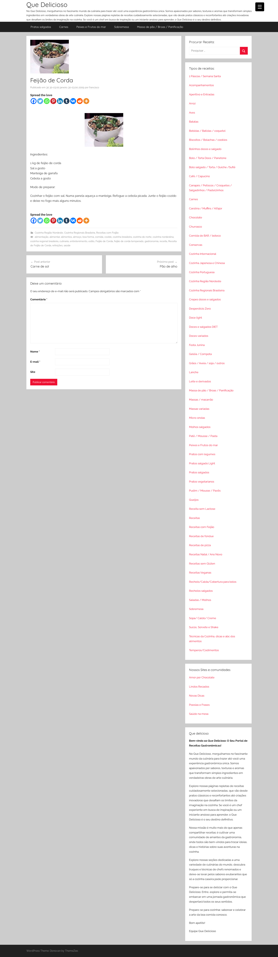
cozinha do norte (142, 236)
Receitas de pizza (200, 545)
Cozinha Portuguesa (201, 272)
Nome (35, 351)
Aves (192, 112)
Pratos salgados (41, 27)
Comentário (38, 299)
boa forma (88, 236)
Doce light (195, 317)
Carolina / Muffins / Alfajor (205, 208)
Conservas (195, 244)
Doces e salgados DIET (203, 326)
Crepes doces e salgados (205, 299)
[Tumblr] (67, 101)
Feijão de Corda (104, 241)
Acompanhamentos (201, 85)
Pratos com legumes (202, 454)
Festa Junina (197, 345)
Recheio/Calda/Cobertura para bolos (212, 581)
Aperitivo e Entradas (201, 94)
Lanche (193, 372)
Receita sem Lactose (202, 508)
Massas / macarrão (201, 399)
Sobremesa (121, 27)
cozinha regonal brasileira (44, 241)
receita (163, 241)
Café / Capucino (199, 176)
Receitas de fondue (201, 536)
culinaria (64, 241)
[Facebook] (34, 101)
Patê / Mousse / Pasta (203, 436)
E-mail (35, 361)
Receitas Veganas (200, 572)
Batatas (193, 121)
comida (99, 236)
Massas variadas (199, 408)
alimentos (66, 236)
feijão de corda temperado (129, 241)
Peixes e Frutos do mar (91, 27)
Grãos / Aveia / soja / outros (207, 363)
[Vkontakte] (73, 101)
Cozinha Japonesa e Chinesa (207, 263)
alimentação (41, 236)
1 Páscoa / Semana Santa (205, 76)
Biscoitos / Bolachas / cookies (208, 139)
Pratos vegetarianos (201, 481)
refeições (57, 245)
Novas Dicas (196, 695)
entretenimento (78, 241)
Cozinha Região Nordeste (49, 232)
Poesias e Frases (199, 704)
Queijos (194, 499)
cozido (108, 236)
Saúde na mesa (198, 713)
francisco (94, 87)
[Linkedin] (60, 101)
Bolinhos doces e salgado (205, 149)
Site (32, 371)
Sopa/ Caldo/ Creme (202, 618)
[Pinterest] (53, 101)
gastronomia (151, 241)
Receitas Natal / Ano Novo (205, 554)
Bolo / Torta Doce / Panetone (207, 158)
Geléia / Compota (200, 354)
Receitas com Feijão (107, 232)
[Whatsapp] (47, 101)
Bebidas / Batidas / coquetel (207, 130)
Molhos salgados (199, 427)
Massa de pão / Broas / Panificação (160, 27)
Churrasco (195, 226)
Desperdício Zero (200, 308)
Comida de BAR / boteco (205, 235)
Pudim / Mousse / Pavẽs (205, 490)
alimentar (55, 236)
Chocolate (195, 217)
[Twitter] (40, 101)
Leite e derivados (200, 381)
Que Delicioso (46, 4)
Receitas (194, 518)
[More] (86, 101)
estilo (91, 241)
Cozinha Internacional (202, 253)
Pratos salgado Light (202, 463)
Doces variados (198, 335)
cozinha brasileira (122, 236)
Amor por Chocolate (201, 677)
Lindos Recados (199, 686)
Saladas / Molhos (200, 600)
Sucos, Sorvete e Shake (203, 627)
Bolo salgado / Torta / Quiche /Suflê (212, 167)
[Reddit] (80, 101)
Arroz (192, 103)
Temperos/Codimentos (204, 650)
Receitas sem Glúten (202, 563)
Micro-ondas (197, 417)
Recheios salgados (201, 590)
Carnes (63, 27)
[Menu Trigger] (259, 6)
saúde (67, 245)
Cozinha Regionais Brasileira (79, 232)
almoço (77, 236)
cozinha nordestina (163, 236)
